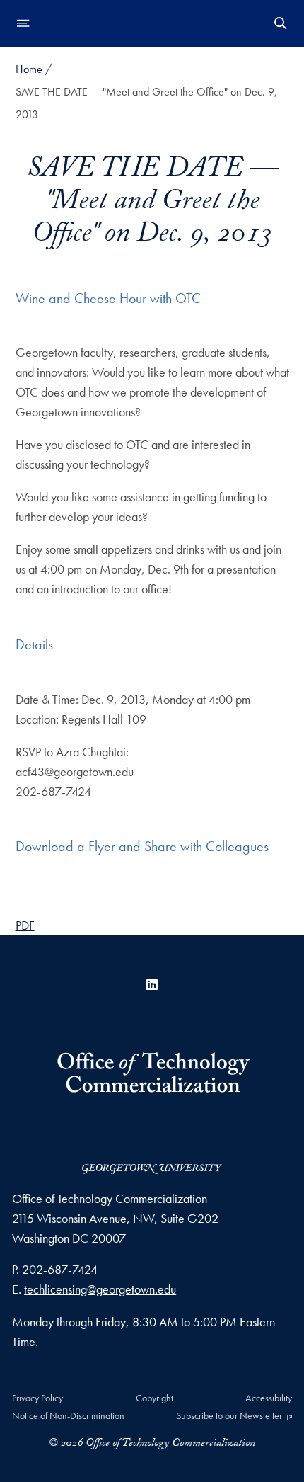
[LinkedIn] (152, 984)
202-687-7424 (60, 1269)
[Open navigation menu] (23, 23)
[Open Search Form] (280, 23)
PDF (25, 925)
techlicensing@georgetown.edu (100, 1289)
